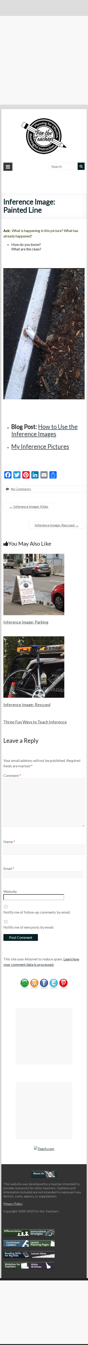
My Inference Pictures (40, 446)
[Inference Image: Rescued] (33, 638)
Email (8, 868)
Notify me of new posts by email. (28, 927)
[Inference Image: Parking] (33, 556)
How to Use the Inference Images (44, 430)
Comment (12, 775)
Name (9, 841)
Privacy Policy (13, 1204)
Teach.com (45, 1148)
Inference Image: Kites (28, 506)
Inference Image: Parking (25, 622)
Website (10, 891)
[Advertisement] (44, 60)
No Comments (21, 489)
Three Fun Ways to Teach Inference (35, 721)
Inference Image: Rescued (57, 525)
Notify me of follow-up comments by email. (36, 912)
